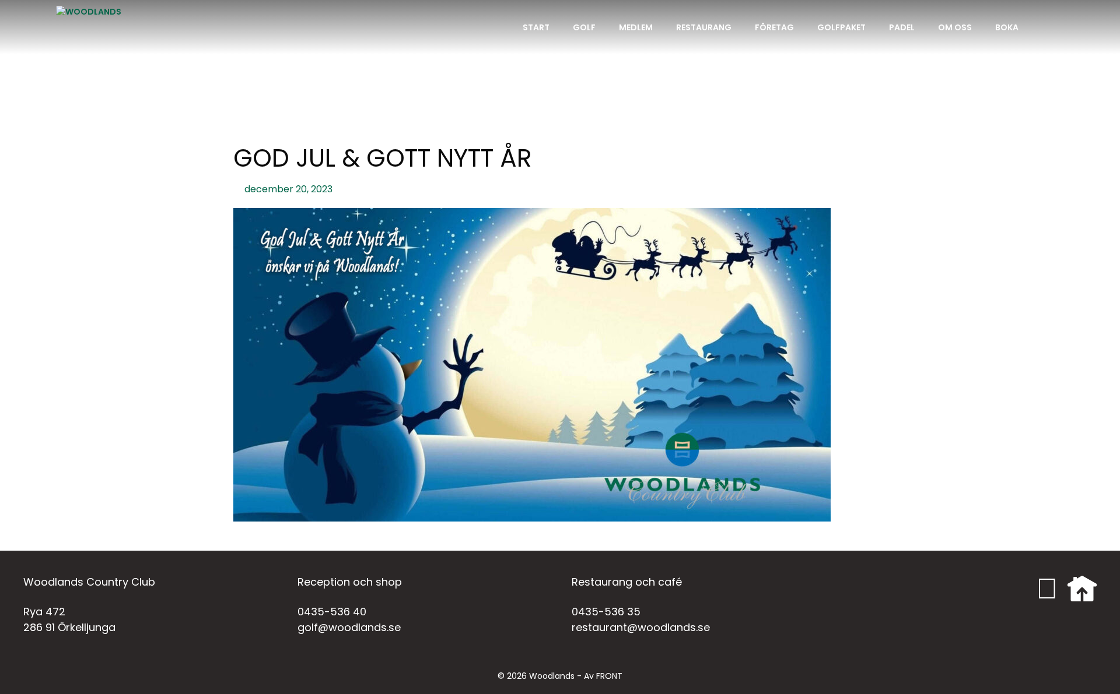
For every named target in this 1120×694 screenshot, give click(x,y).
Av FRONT (603, 676)
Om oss (955, 27)
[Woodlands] (88, 27)
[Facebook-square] (1047, 588)
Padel (902, 27)
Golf (584, 27)
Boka (1007, 27)
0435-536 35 (606, 611)
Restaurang (704, 27)
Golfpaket (841, 27)
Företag (774, 27)
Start (536, 27)
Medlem (636, 27)
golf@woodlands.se (349, 627)
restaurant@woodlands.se (641, 627)
